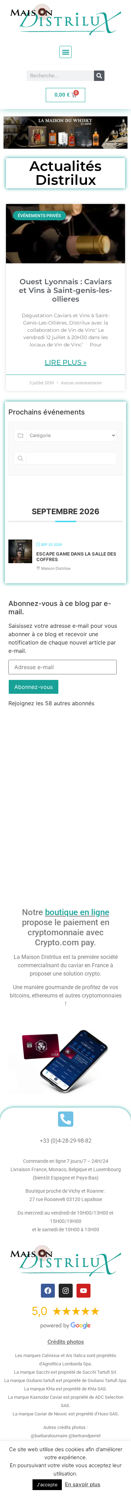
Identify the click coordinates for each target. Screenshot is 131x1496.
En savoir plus (82, 1484)
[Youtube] (83, 1291)
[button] (65, 52)
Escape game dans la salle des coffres (76, 556)
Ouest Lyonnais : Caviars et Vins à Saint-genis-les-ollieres (65, 290)
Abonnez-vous (33, 686)
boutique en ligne (77, 912)
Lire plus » (66, 362)
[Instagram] (66, 1291)
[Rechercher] (99, 76)
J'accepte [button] (47, 1484)
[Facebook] (48, 1291)
